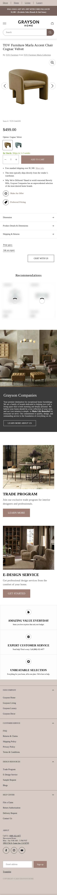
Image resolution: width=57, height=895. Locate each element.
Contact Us (7, 818)
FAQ (5, 731)
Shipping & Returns (11, 234)
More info (40, 168)
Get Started (16, 593)
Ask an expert (9, 250)
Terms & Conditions (11, 752)
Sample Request (9, 780)
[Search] (50, 32)
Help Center (8, 795)
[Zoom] (52, 62)
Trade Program (9, 769)
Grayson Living (9, 703)
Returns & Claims (10, 736)
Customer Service (11, 723)
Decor (5, 3)
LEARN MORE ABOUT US (20, 423)
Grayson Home (9, 698)
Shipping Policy (9, 741)
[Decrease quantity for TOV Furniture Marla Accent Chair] (5, 159)
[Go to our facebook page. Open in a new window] (6, 850)
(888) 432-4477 (15, 836)
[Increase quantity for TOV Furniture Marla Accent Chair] (16, 159)
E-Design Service (10, 775)
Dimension (7, 217)
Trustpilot (7, 872)
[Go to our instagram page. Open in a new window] (14, 850)
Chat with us (41, 258)
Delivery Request (10, 813)
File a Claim (8, 802)
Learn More (16, 512)
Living (27, 3)
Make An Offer (17, 193)
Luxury (39, 3)
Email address (11, 864)
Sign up (40, 864)
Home (16, 3)
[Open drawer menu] (4, 23)
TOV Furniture (12, 55)
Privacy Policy (9, 747)
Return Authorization (11, 808)
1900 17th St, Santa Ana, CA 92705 (16, 843)
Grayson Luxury (10, 708)
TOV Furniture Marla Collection (37, 55)
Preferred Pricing (18, 202)
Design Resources (11, 762)
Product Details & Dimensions (15, 226)
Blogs (5, 785)
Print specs (7, 245)
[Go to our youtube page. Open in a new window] (22, 850)
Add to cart (37, 159)
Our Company (9, 690)
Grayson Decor (9, 714)
